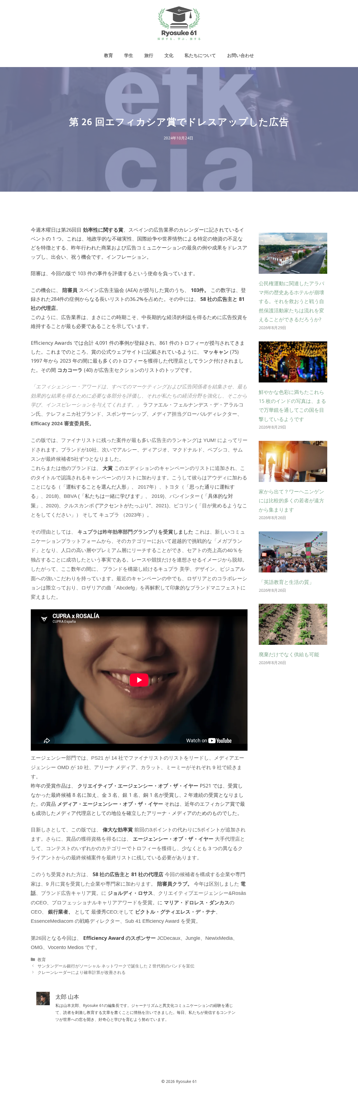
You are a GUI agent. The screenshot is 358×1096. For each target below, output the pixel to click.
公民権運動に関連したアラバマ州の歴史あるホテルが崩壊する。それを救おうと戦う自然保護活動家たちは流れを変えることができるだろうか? (291, 301)
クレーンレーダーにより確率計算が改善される (81, 972)
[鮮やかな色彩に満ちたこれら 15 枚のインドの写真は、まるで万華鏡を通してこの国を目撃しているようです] (293, 377)
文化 (168, 55)
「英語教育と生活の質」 (286, 582)
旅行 (148, 55)
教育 (108, 55)
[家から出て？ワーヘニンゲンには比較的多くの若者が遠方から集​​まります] (293, 477)
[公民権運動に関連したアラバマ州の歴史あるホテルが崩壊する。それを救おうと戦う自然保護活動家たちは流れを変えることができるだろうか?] (293, 269)
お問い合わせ (240, 55)
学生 (128, 55)
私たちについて (200, 55)
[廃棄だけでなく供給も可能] (293, 640)
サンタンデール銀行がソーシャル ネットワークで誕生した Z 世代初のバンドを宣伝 (115, 966)
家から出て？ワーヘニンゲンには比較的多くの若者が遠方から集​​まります (291, 500)
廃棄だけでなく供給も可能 (289, 654)
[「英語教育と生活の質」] (293, 568)
